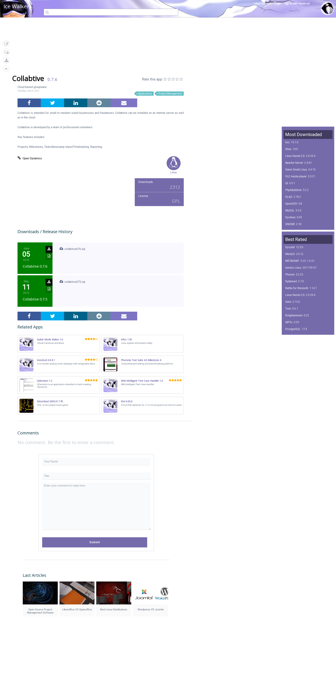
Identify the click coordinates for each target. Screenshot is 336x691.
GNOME (290, 224)
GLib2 (288, 197)
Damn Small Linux (296, 169)
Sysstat (290, 247)
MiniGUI (290, 254)
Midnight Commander (298, 349)
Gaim (288, 301)
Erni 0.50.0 (126, 401)
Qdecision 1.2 (44, 380)
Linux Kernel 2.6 (295, 156)
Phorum (290, 274)
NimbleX (290, 342)
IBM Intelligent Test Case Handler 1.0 (142, 380)
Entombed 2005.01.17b (50, 401)
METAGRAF (292, 261)
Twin (288, 308)
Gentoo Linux (293, 267)
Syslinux (290, 217)
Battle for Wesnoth (296, 288)
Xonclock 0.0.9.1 (46, 360)
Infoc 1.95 (126, 339)
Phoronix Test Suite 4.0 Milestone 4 (141, 360)
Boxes (289, 363)
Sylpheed (291, 281)
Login (278, 3)
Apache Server (294, 162)
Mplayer (290, 370)
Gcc (287, 142)
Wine (288, 149)
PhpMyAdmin (293, 190)
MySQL (289, 210)
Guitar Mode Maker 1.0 (50, 339)
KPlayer (290, 336)
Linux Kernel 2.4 (295, 356)
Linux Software (262, 3)
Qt (286, 183)
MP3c (289, 322)
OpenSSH (291, 203)
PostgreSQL (292, 329)
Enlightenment (294, 315)
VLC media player (296, 176)
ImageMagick (293, 231)
